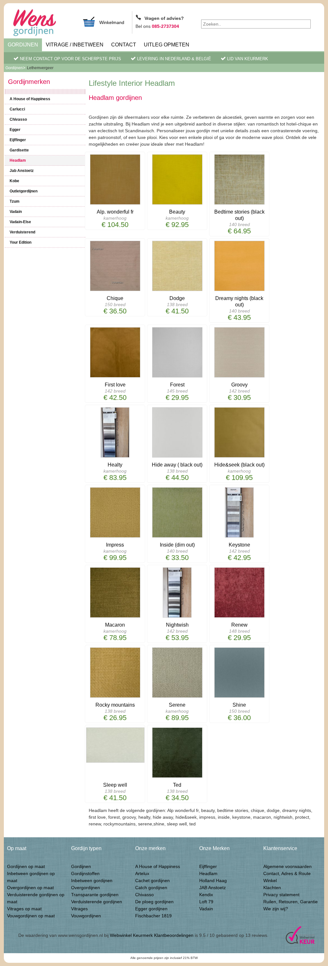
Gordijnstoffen (85, 873)
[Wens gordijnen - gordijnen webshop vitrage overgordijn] (42, 23)
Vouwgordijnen (86, 915)
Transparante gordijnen (95, 894)
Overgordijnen (85, 887)
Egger (15, 129)
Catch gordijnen (151, 887)
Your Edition (20, 242)
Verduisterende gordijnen (96, 901)
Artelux (142, 873)
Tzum (15, 201)
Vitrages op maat (24, 908)
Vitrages (79, 908)
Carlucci (17, 109)
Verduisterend (22, 232)
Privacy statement (281, 894)
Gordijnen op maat (26, 866)
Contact (123, 44)
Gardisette (19, 150)
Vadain (16, 211)
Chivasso (18, 119)
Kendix (206, 894)
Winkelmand (111, 22)
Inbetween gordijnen (91, 880)
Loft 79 (206, 901)
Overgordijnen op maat (30, 887)
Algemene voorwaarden (287, 866)
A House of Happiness (30, 99)
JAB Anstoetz (212, 887)
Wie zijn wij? (275, 908)
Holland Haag (213, 880)
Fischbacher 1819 (153, 915)
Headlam (18, 160)
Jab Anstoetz (22, 170)
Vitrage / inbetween (74, 44)
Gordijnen (23, 44)
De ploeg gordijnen (154, 901)
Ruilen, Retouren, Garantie (290, 901)
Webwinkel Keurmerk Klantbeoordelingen (151, 935)
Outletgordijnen (23, 191)
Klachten (272, 887)
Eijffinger (18, 140)
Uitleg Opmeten (166, 44)
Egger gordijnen (151, 908)
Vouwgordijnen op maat (31, 915)
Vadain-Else (20, 222)
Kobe (14, 181)
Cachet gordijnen (152, 880)
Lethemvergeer (40, 68)
